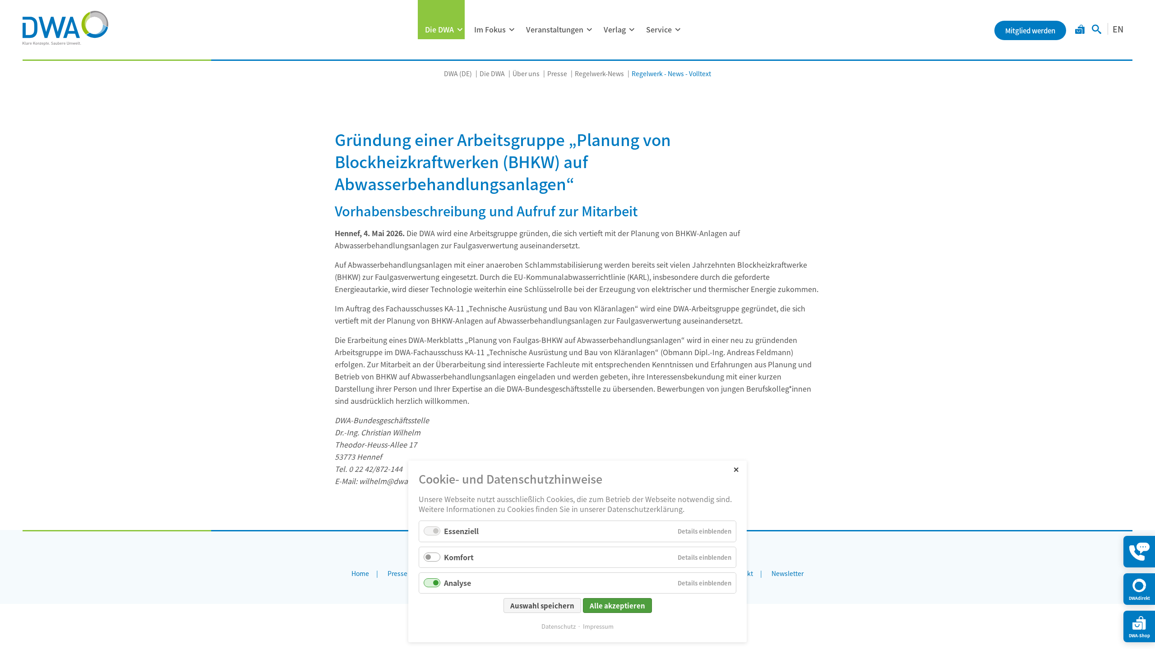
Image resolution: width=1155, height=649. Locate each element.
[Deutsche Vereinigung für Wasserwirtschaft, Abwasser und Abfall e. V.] (65, 28)
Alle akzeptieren (617, 605)
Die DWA (439, 29)
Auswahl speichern (542, 605)
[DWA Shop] (1080, 30)
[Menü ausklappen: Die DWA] (459, 29)
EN (1118, 29)
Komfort (459, 557)
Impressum (598, 626)
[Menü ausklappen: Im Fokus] (511, 29)
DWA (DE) (458, 73)
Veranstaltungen (554, 29)
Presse (557, 73)
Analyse (457, 582)
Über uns (526, 73)
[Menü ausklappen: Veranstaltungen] (589, 29)
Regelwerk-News (599, 73)
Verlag (615, 29)
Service (659, 29)
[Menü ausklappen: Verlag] (631, 29)
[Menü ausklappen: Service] (677, 29)
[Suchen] (1096, 30)
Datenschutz (558, 626)
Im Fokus (490, 29)
